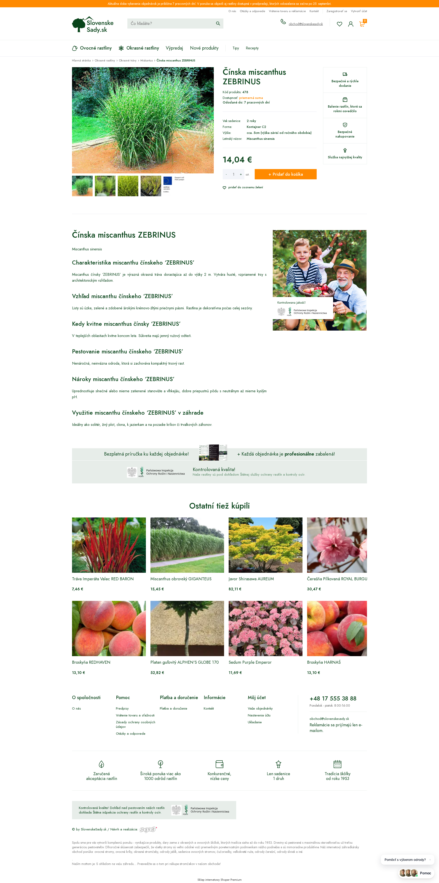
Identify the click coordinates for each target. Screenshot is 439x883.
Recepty (252, 48)
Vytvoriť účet (359, 11)
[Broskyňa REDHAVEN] (109, 628)
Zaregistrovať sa (337, 11)
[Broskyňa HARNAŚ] (344, 628)
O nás (232, 11)
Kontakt (314, 11)
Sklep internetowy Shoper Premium (220, 880)
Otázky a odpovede (252, 11)
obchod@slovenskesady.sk (306, 24)
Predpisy (122, 708)
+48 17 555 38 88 (333, 698)
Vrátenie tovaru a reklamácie (287, 11)
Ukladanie (255, 722)
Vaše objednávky (260, 708)
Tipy (236, 48)
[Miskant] (173, 186)
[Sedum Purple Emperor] (265, 628)
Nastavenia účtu (259, 715)
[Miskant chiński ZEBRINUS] (82, 186)
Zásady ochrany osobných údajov (135, 724)
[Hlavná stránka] (93, 24)
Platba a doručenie (173, 708)
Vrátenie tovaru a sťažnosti (135, 715)
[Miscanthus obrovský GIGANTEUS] (187, 545)
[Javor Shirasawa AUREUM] (265, 545)
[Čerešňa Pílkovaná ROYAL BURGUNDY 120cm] (344, 545)
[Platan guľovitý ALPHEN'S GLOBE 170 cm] (187, 628)
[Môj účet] (350, 24)
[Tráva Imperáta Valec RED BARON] (109, 545)
